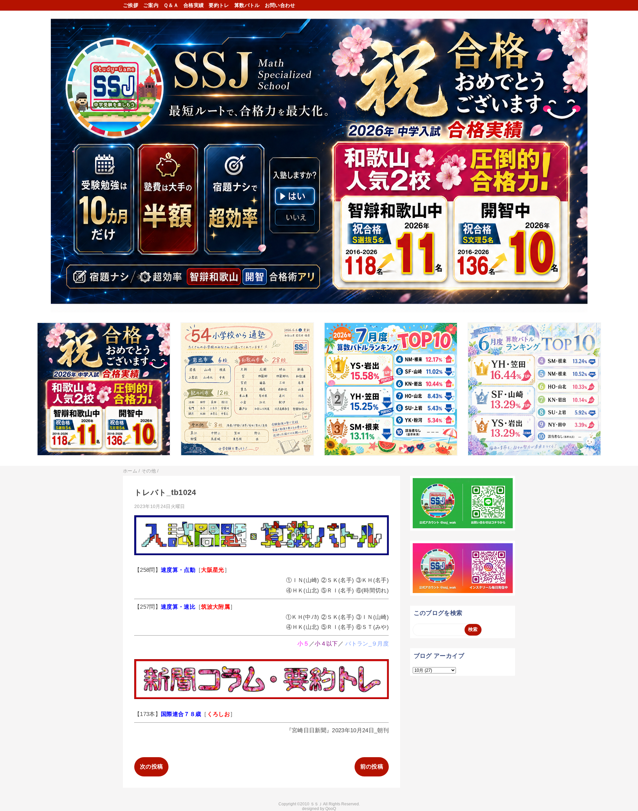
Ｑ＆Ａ (170, 5)
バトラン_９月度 (367, 644)
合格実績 (193, 5)
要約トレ (219, 5)
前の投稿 (371, 766)
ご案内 (151, 5)
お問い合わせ (280, 5)
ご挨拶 (130, 5)
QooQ (330, 808)
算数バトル (247, 5)
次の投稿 (151, 766)
